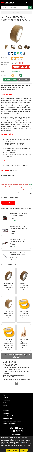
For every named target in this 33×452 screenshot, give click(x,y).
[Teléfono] (3, 361)
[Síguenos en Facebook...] (16, 431)
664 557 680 (11, 361)
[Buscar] (30, 7)
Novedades (6, 410)
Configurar (23, 450)
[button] (2, 47)
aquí (30, 184)
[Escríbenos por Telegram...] (14, 431)
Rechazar (15, 450)
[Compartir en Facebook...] (9, 53)
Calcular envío (24, 79)
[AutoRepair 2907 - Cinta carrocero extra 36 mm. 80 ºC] (16, 33)
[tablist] (16, 47)
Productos (11, 12)
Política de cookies (8, 418)
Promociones (6, 400)
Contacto (5, 397)
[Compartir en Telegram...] (21, 53)
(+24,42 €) (14, 218)
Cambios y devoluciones (9, 423)
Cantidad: (3, 75)
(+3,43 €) (14, 231)
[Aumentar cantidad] (21, 75)
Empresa (5, 395)
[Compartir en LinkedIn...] (15, 53)
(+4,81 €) (14, 244)
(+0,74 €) (14, 257)
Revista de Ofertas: (8, 203)
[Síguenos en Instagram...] (19, 431)
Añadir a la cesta (11, 79)
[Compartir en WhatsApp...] (18, 53)
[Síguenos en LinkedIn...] (22, 431)
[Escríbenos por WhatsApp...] (11, 431)
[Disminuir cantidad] (12, 75)
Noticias (5, 405)
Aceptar (9, 450)
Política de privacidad (8, 416)
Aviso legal (6, 413)
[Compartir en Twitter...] (12, 53)
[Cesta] (26, 2)
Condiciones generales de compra (12, 421)
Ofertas (5, 408)
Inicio (4, 12)
